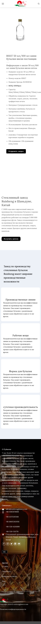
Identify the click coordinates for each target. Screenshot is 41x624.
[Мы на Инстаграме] (7, 544)
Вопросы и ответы (9, 576)
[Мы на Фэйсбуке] (4, 544)
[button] (3, 3)
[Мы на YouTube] (19, 544)
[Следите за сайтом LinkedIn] (15, 544)
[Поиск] (38, 4)
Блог (4, 581)
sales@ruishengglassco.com (16, 509)
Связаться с (6, 571)
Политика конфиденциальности (13, 609)
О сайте (5, 566)
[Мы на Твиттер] (11, 544)
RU (4, 552)
